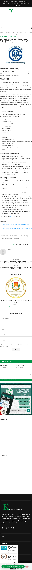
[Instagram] (14, 5)
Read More (19, 568)
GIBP (21, 235)
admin (5, 43)
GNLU (25, 235)
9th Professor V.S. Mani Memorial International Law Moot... (16, 301)
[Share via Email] (27, 244)
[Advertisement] (16, 20)
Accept (13, 568)
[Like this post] (14, 244)
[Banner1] (16, 399)
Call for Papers (18, 32)
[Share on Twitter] (17, 244)
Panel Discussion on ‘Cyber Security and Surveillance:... (12, 548)
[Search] (30, 28)
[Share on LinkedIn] (20, 244)
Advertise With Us (13, 1)
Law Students (9, 32)
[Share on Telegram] (23, 244)
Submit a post (6, 3)
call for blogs (4, 235)
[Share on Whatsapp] (22, 244)
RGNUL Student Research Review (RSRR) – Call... (12, 556)
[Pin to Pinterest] (19, 244)
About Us (6, 1)
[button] (1, 292)
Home (1, 32)
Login (25, 1)
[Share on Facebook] (16, 244)
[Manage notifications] (27, 567)
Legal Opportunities (24, 3)
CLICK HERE (13, 216)
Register (21, 1)
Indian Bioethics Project (6, 238)
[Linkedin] (16, 5)
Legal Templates (14, 3)
